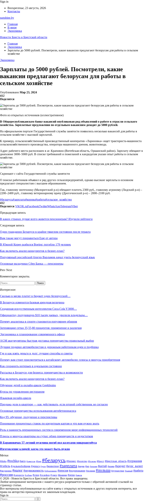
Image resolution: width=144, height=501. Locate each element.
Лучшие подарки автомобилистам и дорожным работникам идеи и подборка (49, 347)
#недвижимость (33, 470)
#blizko (3, 461)
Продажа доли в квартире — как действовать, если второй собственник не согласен (54, 404)
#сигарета (19, 475)
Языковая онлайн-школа (15, 398)
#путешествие (117, 471)
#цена (71, 474)
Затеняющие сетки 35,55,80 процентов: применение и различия (41, 328)
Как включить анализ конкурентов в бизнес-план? (32, 378)
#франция (62, 475)
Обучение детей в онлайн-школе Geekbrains (28, 385)
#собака (28, 475)
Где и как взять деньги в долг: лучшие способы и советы (36, 353)
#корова (30, 199)
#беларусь (6, 199)
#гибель (5, 466)
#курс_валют (134, 466)
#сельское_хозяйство (58, 199)
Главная (13, 24)
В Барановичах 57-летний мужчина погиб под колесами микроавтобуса (48, 442)
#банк (38, 461)
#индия (81, 466)
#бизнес (71, 461)
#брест (100, 461)
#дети (43, 466)
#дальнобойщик (20, 466)
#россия (6, 475)
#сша (36, 474)
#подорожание (77, 470)
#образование (50, 471)
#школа (79, 475)
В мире (12, 27)
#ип (87, 466)
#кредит (120, 466)
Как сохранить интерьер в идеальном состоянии (31, 366)
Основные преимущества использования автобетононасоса (38, 410)
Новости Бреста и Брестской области (23, 37)
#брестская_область (116, 461)
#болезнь (92, 461)
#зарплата (19, 199)
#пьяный (129, 471)
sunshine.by (7, 17)
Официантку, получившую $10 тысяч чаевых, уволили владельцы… (44, 315)
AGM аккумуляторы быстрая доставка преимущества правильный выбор (47, 340)
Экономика (15, 30)
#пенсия (63, 470)
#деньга (35, 466)
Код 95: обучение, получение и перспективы (28, 417)
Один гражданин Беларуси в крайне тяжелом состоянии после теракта (45, 231)
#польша (103, 470)
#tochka (13, 461)
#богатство (82, 461)
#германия (134, 461)
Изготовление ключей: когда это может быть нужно (35, 449)
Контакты (14, 11)
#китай (102, 466)
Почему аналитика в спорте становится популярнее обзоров (38, 321)
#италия (93, 466)
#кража (111, 466)
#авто (23, 461)
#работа (40, 199)
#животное (52, 466)
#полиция (90, 471)
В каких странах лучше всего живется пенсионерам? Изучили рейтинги (46, 219)
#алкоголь (30, 461)
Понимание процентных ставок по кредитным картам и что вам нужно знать (49, 423)
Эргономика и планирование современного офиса (32, 334)
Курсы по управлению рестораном (22, 391)
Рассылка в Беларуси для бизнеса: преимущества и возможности (41, 372)
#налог (17, 470)
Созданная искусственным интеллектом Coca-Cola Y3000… (38, 308)
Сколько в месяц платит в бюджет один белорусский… (35, 296)
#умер (53, 475)
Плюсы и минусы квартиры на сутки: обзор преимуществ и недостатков (46, 436)
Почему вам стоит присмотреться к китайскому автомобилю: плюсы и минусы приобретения (60, 359)
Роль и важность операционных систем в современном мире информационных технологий (59, 429)
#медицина (6, 471)
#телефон (45, 475)
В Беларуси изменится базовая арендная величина (32, 302)
